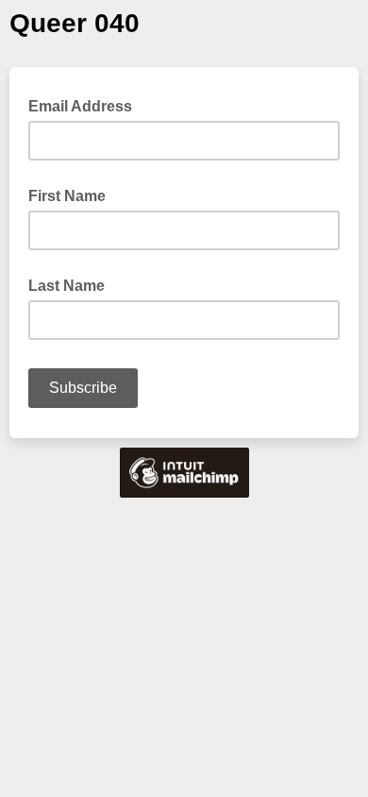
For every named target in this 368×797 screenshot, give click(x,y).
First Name (67, 196)
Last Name (66, 286)
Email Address (85, 104)
